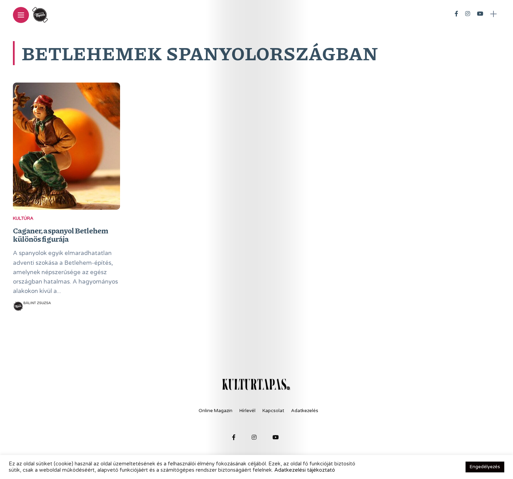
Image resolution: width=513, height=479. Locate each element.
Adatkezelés (304, 411)
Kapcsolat (273, 411)
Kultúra (23, 218)
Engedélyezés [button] (485, 467)
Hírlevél (247, 411)
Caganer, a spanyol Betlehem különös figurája (60, 234)
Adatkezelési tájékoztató (304, 470)
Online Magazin (215, 411)
